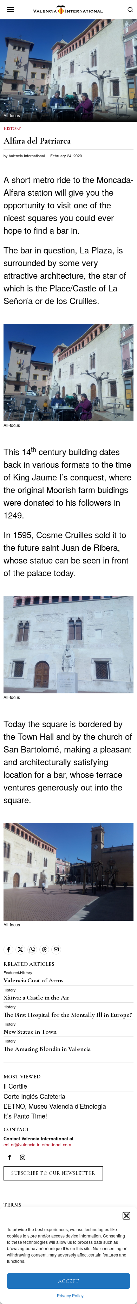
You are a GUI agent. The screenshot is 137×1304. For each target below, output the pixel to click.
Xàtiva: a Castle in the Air (37, 997)
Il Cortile (15, 1086)
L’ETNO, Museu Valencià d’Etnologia (55, 1106)
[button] (126, 1215)
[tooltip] (8, 950)
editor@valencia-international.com (37, 1144)
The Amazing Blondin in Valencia (47, 1049)
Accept (68, 1281)
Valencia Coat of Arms (33, 980)
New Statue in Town (30, 1031)
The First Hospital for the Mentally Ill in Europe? (68, 1015)
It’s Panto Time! (25, 1116)
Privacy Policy (70, 1295)
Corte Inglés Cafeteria (34, 1096)
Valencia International (27, 155)
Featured (11, 972)
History (12, 128)
